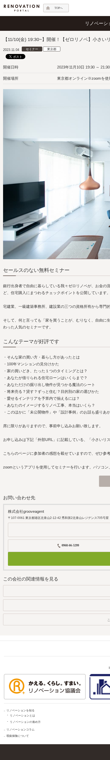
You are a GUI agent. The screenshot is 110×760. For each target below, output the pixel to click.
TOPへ (58, 7)
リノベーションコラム (20, 729)
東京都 (51, 49)
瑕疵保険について (17, 735)
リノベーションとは (22, 715)
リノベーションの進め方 (25, 721)
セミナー (32, 49)
